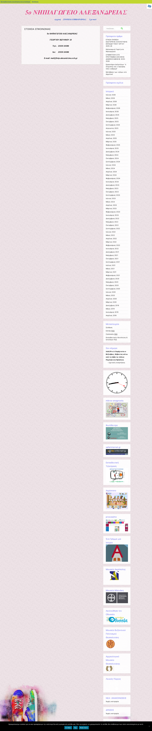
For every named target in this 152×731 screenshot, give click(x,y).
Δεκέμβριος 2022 (112, 218)
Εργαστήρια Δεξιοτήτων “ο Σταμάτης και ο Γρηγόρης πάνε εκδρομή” (116, 67)
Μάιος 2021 (110, 269)
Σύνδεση (35, 2)
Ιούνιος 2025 (111, 131)
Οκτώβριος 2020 (112, 285)
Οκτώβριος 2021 (112, 259)
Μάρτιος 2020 (111, 302)
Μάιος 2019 (110, 309)
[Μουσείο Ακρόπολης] (114, 582)
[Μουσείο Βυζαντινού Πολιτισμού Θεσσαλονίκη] (117, 648)
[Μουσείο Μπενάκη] (117, 603)
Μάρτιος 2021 (111, 272)
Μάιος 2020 (110, 295)
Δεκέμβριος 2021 (112, 252)
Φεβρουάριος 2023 (113, 212)
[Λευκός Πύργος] (112, 690)
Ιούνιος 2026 (111, 95)
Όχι (75, 728)
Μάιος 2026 (110, 98)
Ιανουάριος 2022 (112, 248)
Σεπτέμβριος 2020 (113, 289)
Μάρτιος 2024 (111, 175)
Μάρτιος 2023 (111, 208)
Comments (112, 334)
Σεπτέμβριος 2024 (113, 162)
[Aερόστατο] (117, 509)
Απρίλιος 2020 (111, 299)
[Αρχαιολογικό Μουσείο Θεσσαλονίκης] (117, 671)
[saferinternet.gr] (117, 454)
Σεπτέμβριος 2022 (113, 228)
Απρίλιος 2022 (111, 238)
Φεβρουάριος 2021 (113, 275)
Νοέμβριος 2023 (112, 188)
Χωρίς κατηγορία (112, 701)
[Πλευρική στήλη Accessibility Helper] (149, 6)
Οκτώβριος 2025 (112, 121)
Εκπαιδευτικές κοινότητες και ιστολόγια (15, 2)
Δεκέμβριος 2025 (112, 115)
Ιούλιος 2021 (110, 265)
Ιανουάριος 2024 (112, 182)
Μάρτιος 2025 (111, 142)
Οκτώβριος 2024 (112, 158)
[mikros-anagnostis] (117, 417)
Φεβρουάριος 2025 (113, 145)
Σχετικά (92, 19)
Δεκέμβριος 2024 (112, 152)
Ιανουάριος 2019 (112, 312)
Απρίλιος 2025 (111, 138)
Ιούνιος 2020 (111, 292)
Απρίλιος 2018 (111, 315)
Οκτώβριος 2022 (112, 225)
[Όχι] (149, 726)
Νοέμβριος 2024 (112, 155)
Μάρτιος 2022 (111, 242)
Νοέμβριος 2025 (112, 118)
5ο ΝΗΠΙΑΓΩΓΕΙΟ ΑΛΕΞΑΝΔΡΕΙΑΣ (76, 12)
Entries (110, 331)
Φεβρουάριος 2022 (113, 245)
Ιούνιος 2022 (111, 232)
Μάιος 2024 (110, 168)
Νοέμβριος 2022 (112, 222)
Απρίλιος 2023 (111, 205)
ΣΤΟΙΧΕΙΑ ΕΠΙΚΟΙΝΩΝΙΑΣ (74, 19)
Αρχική (58, 19)
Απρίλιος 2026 (111, 101)
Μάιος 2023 (110, 202)
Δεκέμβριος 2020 (112, 279)
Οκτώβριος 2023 (112, 192)
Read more (84, 728)
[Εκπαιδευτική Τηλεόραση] (117, 482)
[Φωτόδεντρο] (117, 439)
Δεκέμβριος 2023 (112, 185)
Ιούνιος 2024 (111, 165)
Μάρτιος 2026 (111, 105)
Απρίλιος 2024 (111, 172)
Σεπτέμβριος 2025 (113, 125)
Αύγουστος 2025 (112, 128)
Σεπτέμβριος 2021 (113, 262)
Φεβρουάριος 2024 (113, 178)
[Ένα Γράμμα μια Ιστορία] (117, 561)
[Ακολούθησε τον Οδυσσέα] (117, 622)
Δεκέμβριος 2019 (112, 305)
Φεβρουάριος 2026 (113, 108)
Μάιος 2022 (110, 235)
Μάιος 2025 (110, 135)
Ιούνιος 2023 (111, 198)
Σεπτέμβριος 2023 (113, 195)
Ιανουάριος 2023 (112, 215)
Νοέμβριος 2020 (112, 282)
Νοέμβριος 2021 (112, 255)
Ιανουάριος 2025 (112, 148)
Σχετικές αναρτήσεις (117, 362)
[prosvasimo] (117, 531)
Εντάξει (68, 728)
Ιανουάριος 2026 (112, 111)
